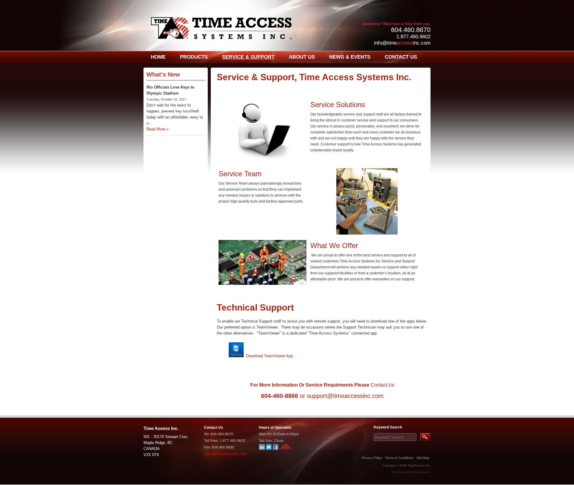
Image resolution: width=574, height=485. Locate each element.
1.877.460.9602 (413, 36)
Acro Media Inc (421, 472)
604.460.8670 (410, 30)
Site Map (422, 458)
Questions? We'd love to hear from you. (396, 24)
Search (425, 437)
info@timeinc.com (402, 43)
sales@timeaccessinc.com (225, 454)
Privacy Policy (371, 458)
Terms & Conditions (399, 458)
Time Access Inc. (418, 465)
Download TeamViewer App (269, 356)
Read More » (157, 129)
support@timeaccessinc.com (344, 396)
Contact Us (382, 384)
